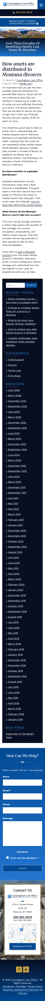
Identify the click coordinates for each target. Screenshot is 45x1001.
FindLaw (22, 993)
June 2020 (14, 563)
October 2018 (15, 671)
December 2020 (17, 530)
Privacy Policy (35, 986)
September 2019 (17, 611)
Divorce (12, 365)
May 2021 (13, 503)
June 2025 (14, 411)
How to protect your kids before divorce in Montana (21, 331)
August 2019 (15, 617)
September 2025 (17, 406)
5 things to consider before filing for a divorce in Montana (22, 311)
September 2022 (17, 471)
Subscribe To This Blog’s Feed (20, 735)
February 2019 (16, 649)
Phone (6, 804)
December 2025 (17, 401)
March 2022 (14, 482)
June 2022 (14, 476)
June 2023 (14, 455)
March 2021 (14, 514)
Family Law (25, 83)
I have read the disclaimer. (24, 858)
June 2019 (13, 627)
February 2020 (16, 584)
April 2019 (13, 638)
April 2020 (14, 573)
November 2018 (17, 665)
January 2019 (15, 654)
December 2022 (17, 465)
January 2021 (15, 525)
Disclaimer (22, 851)
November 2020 (17, 536)
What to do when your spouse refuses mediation (21, 322)
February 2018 (16, 714)
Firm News (14, 375)
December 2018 (17, 660)
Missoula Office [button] (22, 946)
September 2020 (17, 546)
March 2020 (14, 579)
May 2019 (13, 633)
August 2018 (15, 681)
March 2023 (14, 460)
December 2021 (17, 487)
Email (7, 790)
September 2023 (17, 449)
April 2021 (13, 509)
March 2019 (14, 643)
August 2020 (15, 552)
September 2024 (17, 428)
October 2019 (15, 606)
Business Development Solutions (21, 989)
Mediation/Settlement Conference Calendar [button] (22, 22)
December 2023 (17, 444)
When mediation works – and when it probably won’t (22, 300)
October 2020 (16, 541)
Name (6, 776)
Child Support (16, 359)
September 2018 (17, 676)
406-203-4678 (24, 12)
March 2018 (14, 708)
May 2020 (13, 568)
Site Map (21, 986)
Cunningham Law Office (29, 80)
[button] (41, 5)
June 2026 (14, 390)
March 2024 (14, 438)
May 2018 (13, 697)
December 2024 (17, 422)
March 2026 (14, 395)
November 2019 (17, 600)
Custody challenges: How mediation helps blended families (21, 342)
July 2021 (13, 498)
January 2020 (15, 589)
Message (8, 818)
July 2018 (13, 687)
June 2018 (13, 692)
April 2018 (13, 703)
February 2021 (16, 519)
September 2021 (17, 492)
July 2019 (13, 622)
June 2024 (14, 433)
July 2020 (13, 557)
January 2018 (15, 719)
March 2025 (14, 417)
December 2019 (17, 595)
